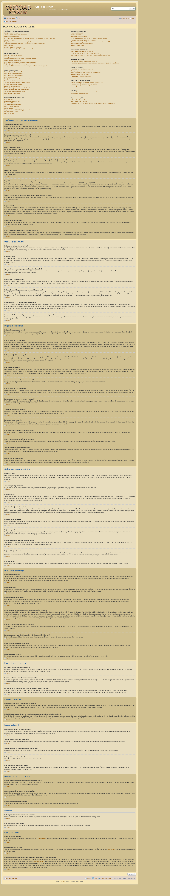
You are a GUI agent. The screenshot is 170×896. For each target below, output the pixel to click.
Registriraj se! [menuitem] (125, 18)
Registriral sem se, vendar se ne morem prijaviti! (17, 42)
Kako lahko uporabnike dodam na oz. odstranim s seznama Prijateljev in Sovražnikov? (95, 63)
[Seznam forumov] (19, 9)
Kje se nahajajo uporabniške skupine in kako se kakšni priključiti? (89, 38)
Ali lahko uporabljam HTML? (12, 101)
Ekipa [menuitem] (95, 878)
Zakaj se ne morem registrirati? (13, 47)
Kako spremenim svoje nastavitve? (14, 55)
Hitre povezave (10, 18)
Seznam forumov (11, 878)
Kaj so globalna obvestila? (11, 106)
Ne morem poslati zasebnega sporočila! (82, 51)
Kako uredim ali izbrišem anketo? (13, 80)
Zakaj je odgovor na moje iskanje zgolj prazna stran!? (86, 72)
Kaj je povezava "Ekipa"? (78, 45)
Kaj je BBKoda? (8, 99)
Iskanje (130, 8)
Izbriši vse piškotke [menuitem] (105, 878)
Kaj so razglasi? (8, 108)
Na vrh (8, 130)
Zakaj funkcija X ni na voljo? (79, 101)
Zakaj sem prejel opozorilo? (12, 86)
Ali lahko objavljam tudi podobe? (13, 104)
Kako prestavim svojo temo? (12, 93)
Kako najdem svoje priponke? (79, 93)
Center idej (111, 849)
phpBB (63, 881)
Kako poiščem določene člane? (80, 74)
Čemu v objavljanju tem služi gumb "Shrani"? (16, 89)
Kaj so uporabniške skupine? (79, 36)
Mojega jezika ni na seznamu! (12, 60)
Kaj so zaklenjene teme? (11, 111)
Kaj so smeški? (8, 103)
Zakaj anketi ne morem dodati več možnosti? (16, 79)
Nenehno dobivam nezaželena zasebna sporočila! (85, 53)
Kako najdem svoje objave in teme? (81, 76)
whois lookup (38, 861)
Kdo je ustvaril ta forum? (78, 100)
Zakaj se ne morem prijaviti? (12, 33)
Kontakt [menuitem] (89, 878)
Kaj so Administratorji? (77, 33)
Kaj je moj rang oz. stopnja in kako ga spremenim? (18, 64)
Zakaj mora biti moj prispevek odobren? (15, 91)
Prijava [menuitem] (133, 18)
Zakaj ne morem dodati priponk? (13, 84)
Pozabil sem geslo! (9, 40)
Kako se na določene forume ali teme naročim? (84, 84)
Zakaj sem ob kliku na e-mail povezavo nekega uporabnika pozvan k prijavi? (25, 65)
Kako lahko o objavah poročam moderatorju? (16, 88)
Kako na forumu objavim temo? (13, 72)
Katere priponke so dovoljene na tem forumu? (84, 92)
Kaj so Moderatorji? (76, 34)
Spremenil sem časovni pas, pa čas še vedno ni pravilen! (20, 58)
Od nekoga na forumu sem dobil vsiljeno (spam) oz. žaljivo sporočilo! (90, 55)
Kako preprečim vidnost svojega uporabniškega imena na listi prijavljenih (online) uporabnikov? (30, 38)
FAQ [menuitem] (19, 18)
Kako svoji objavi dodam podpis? (13, 75)
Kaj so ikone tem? (9, 113)
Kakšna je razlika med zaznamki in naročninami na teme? (87, 82)
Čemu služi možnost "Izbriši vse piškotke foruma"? (18, 49)
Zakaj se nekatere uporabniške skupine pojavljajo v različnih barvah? (90, 42)
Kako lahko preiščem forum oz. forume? (82, 69)
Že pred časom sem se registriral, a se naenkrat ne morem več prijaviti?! (24, 43)
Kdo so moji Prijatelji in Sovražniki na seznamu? (84, 61)
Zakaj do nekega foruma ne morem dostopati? (17, 82)
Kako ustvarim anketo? (10, 77)
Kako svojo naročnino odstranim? (80, 86)
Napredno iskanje (133, 8)
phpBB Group (42, 838)
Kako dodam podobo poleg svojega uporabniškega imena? (20, 62)
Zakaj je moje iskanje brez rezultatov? (81, 71)
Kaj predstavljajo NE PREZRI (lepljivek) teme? (17, 110)
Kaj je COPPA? (8, 45)
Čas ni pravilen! (8, 57)
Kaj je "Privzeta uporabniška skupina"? (82, 43)
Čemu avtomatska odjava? (11, 36)
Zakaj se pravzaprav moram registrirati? (15, 34)
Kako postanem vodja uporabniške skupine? (83, 40)
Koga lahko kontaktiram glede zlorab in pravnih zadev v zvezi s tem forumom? (93, 103)
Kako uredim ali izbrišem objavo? (13, 73)
